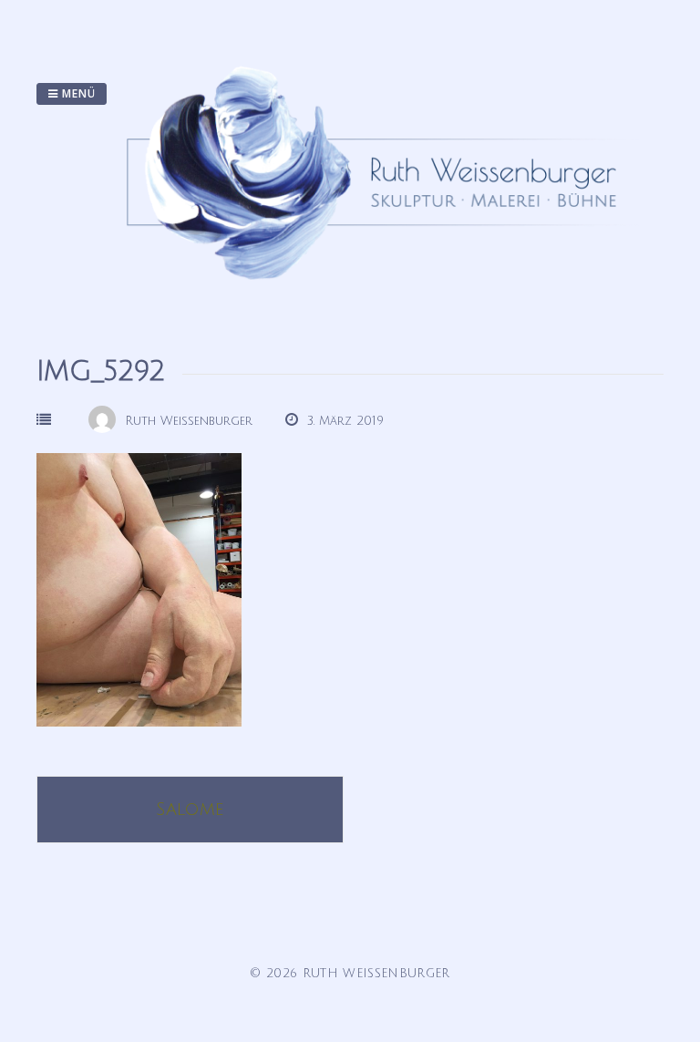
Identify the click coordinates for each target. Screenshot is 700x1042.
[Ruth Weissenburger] (381, 297)
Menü (77, 93)
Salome (190, 810)
